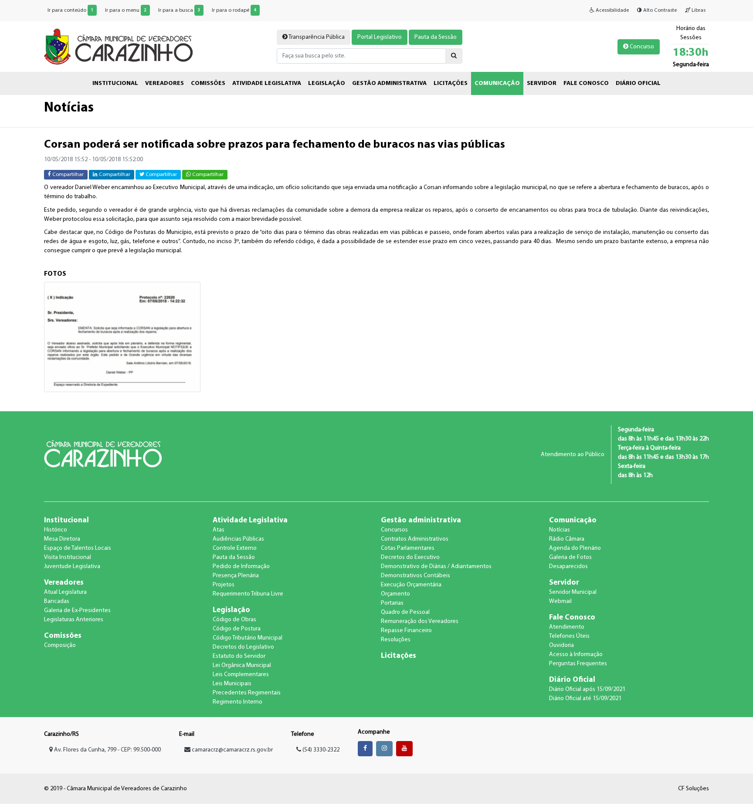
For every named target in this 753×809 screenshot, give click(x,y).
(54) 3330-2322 (320, 750)
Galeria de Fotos (570, 557)
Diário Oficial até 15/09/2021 (585, 698)
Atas (218, 530)
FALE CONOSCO (586, 83)
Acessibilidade (611, 10)
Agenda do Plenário (575, 548)
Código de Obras (234, 619)
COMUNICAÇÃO (497, 83)
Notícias (559, 530)
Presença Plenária (236, 575)
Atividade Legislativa (250, 520)
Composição (60, 645)
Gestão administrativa (421, 520)
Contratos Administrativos (414, 539)
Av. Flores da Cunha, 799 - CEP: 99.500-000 (107, 750)
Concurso (641, 47)
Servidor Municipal (573, 592)
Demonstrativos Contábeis (415, 575)
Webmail (560, 601)
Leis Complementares (241, 674)
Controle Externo (235, 548)
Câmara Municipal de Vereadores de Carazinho (118, 46)
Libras (698, 10)
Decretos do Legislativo (243, 647)
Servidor (564, 582)
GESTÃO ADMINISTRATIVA (389, 83)
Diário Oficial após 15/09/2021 (587, 689)
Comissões (62, 636)
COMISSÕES (208, 83)
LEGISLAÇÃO (326, 83)
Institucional (66, 520)
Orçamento (395, 594)
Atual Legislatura (65, 592)
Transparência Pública (316, 37)
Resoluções (395, 639)
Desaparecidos (568, 566)
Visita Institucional (67, 557)
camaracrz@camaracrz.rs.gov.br (232, 750)
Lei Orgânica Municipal (242, 665)
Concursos (394, 530)
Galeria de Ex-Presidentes (77, 610)
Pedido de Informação (241, 566)
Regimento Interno (237, 702)
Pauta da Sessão (435, 37)
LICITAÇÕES (451, 83)
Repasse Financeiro (406, 630)
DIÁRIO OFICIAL (638, 83)
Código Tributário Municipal (247, 638)
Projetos (223, 585)
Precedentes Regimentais (247, 693)
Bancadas (56, 601)
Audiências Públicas (238, 539)
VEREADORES (164, 83)
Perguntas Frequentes (578, 663)
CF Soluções (693, 788)
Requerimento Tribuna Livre (248, 594)
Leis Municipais (232, 683)
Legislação (231, 610)
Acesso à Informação (576, 654)
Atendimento (566, 627)
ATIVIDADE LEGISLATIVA (266, 83)
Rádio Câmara (566, 539)
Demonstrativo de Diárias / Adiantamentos (436, 566)
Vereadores (64, 582)
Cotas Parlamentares (407, 548)
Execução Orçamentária (411, 585)
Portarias (392, 603)
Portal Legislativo (379, 37)
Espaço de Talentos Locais (77, 548)
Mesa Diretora (62, 539)
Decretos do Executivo (410, 557)
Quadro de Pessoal (405, 612)
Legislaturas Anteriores (73, 619)
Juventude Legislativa (72, 566)
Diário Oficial (572, 680)
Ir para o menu (125, 10)
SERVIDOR (541, 83)
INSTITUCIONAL (115, 83)
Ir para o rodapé (234, 10)
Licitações (398, 656)
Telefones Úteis (569, 636)
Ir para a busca (179, 10)
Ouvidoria (561, 645)
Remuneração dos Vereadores (419, 621)
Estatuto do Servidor (239, 656)
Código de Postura (237, 629)
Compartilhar (67, 174)
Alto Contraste (659, 10)
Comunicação (573, 520)
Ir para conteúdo (70, 10)
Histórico (55, 530)
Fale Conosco (572, 617)
